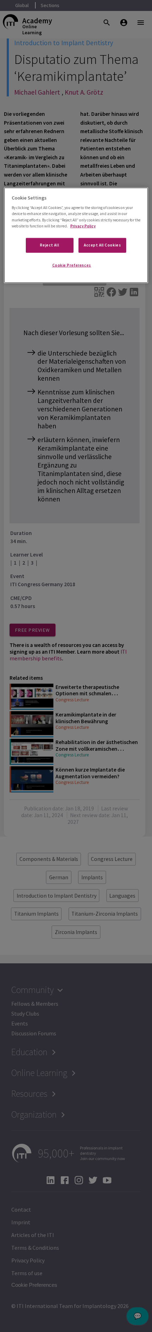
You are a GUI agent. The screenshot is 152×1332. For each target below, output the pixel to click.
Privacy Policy (83, 225)
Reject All (49, 244)
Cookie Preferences (71, 264)
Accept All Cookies (102, 244)
